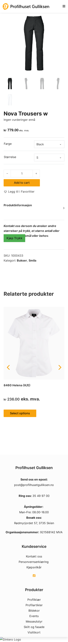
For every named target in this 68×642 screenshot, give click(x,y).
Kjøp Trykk (14, 238)
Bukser (22, 260)
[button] (19, 191)
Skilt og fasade (34, 627)
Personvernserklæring (34, 562)
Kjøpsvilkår (34, 567)
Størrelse (10, 157)
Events (34, 616)
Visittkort (34, 632)
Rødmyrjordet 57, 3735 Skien (34, 523)
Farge (8, 143)
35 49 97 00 (41, 496)
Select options (20, 413)
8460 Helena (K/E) (17, 385)
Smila (32, 260)
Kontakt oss (34, 556)
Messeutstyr (34, 621)
